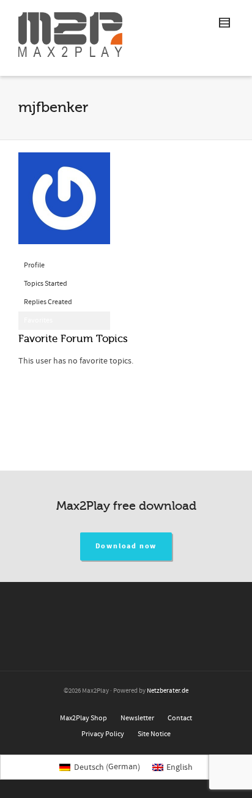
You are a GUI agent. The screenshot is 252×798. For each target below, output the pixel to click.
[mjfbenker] (64, 204)
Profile (34, 265)
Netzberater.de (167, 691)
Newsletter (137, 718)
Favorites (38, 320)
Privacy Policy (102, 734)
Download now (126, 546)
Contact (180, 718)
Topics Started (45, 283)
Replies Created (48, 302)
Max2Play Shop (83, 718)
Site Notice (154, 734)
